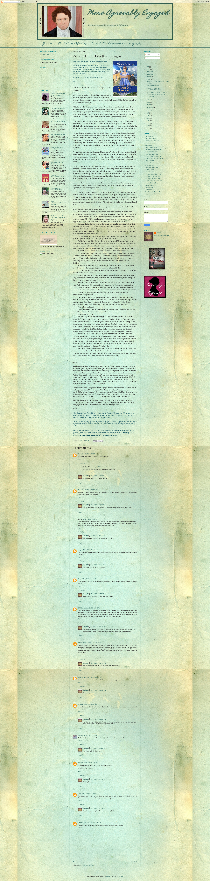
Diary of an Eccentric (151, 154)
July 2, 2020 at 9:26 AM (89, 454)
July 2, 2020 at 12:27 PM (89, 579)
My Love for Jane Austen (152, 176)
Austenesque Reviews (152, 141)
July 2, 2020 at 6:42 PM (93, 608)
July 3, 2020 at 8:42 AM (90, 735)
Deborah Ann (82, 822)
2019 (147, 113)
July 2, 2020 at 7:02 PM (98, 594)
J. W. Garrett (82, 608)
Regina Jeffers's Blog (151, 183)
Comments (149, 58)
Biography (135, 43)
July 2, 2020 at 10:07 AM (89, 490)
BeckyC (80, 735)
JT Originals (45, 54)
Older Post (133, 862)
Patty (79, 579)
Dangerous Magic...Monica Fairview (58, 175)
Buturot (80, 762)
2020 (147, 69)
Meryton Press (149, 169)
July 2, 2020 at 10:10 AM (90, 519)
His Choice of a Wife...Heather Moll (56, 189)
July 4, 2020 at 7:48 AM (98, 748)
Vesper (80, 550)
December (150, 71)
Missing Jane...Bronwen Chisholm (157, 92)
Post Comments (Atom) (87, 865)
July (148, 79)
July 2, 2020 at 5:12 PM (101, 467)
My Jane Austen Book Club (153, 174)
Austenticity (148, 145)
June (149, 99)
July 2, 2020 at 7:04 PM (98, 626)
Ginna (80, 490)
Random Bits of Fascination (153, 181)
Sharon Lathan (149, 185)
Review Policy (116, 43)
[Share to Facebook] (100, 441)
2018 (147, 115)
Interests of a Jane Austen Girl (154, 158)
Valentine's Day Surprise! (58, 134)
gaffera (108, 877)
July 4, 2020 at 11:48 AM (89, 793)
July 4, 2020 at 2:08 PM (98, 779)
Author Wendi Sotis (151, 147)
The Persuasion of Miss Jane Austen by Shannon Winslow (58, 217)
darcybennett (82, 677)
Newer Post (76, 862)
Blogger (121, 877)
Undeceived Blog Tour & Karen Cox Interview (58, 94)
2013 (147, 128)
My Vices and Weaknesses (153, 178)
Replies (82, 463)
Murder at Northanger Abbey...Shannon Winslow (155, 88)
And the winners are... (153, 85)
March (149, 105)
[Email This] (94, 441)
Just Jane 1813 (150, 165)
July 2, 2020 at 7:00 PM (98, 476)
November (150, 74)
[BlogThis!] (96, 441)
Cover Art (98, 43)
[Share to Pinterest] (102, 441)
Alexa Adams (149, 136)
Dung (79, 793)
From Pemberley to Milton (153, 156)
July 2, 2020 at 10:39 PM (98, 719)
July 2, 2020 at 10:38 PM (98, 690)
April (148, 102)
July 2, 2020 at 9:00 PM (90, 704)
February (150, 107)
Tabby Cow (148, 189)
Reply (79, 459)
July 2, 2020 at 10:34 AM (90, 550)
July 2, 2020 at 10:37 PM (98, 663)
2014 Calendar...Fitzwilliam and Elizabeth (58, 203)
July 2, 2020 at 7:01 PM (98, 536)
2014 (147, 126)
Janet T (85, 476)
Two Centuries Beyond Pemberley (155, 192)
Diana (80, 454)
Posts (148, 54)
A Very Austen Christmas (58, 108)
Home (105, 862)
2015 (147, 123)
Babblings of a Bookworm (153, 149)
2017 (147, 118)
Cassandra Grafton (151, 152)
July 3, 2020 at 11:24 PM (90, 762)
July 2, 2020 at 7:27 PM (94, 642)
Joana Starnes (149, 163)
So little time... (149, 187)
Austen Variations (150, 138)
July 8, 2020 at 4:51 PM (94, 822)
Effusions (46, 43)
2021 (147, 67)
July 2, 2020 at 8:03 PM (94, 677)
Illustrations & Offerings (72, 43)
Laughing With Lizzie (151, 167)
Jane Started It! (149, 161)
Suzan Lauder (82, 642)
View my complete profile (161, 235)
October (149, 77)
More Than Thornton (151, 172)
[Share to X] (98, 441)
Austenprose (149, 143)
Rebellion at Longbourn (89, 71)
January (149, 110)
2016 (147, 120)
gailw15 (80, 704)
